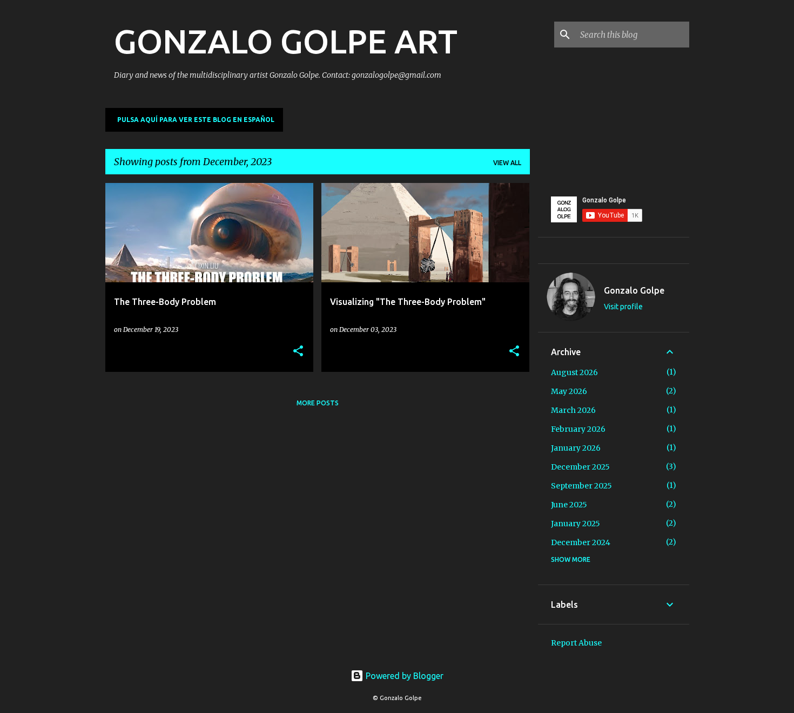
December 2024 (580, 542)
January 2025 (575, 523)
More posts (318, 402)
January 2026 (576, 448)
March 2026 (573, 410)
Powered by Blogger (403, 676)
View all (507, 162)
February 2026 (578, 429)
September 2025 (581, 486)
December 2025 (580, 467)
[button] (298, 351)
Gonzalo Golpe (634, 290)
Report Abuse (576, 643)
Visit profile (623, 306)
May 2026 (569, 391)
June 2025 (569, 505)
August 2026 (574, 372)
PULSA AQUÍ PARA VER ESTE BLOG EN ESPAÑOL (195, 119)
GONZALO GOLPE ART (285, 41)
